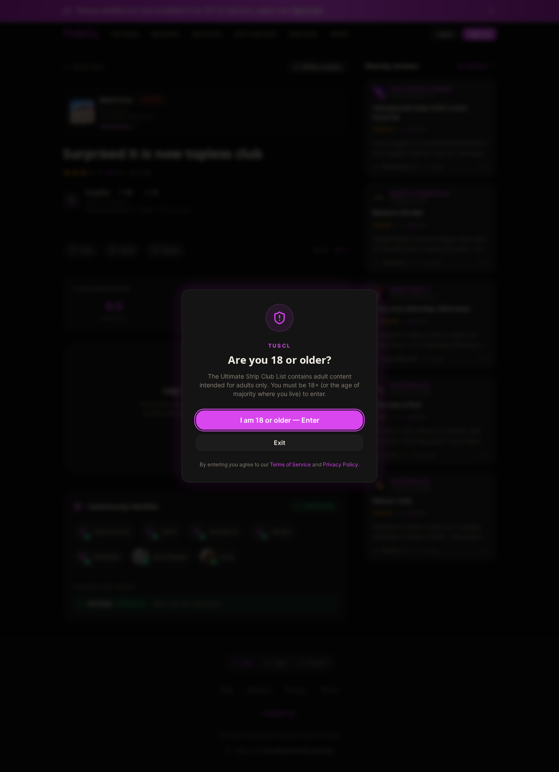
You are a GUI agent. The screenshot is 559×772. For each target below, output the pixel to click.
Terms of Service (290, 464)
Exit (279, 442)
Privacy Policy (340, 464)
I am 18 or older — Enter (279, 420)
